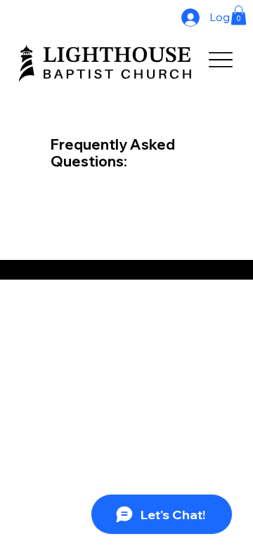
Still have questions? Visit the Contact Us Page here (91, 269)
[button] (239, 15)
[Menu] (221, 60)
